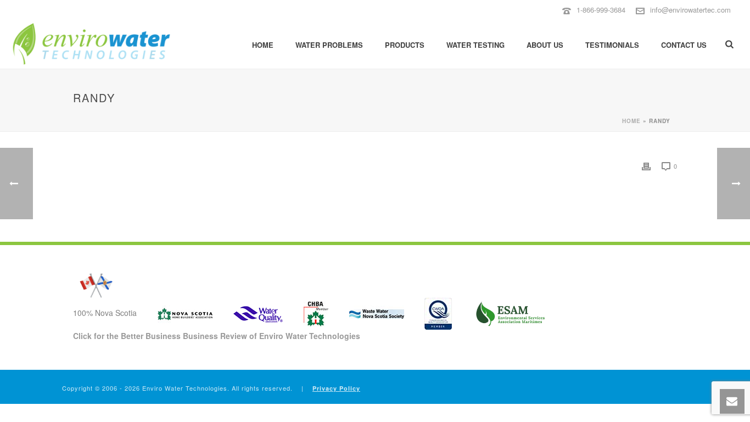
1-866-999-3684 (601, 9)
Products (404, 45)
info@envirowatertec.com (690, 9)
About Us (545, 45)
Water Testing (475, 45)
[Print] (646, 165)
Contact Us (684, 45)
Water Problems (329, 45)
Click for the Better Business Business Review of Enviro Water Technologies (216, 335)
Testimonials (612, 45)
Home (262, 45)
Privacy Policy (336, 388)
